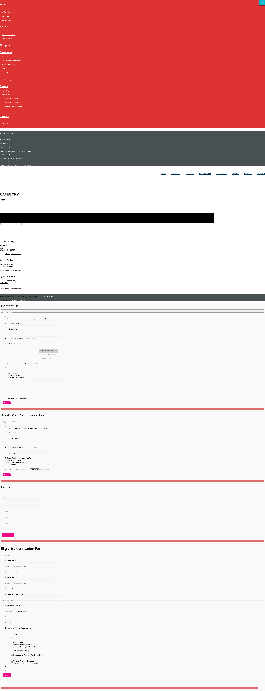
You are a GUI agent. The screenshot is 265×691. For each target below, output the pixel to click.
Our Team (5, 16)
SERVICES (5, 26)
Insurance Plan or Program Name (20, 628)
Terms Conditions (5, 139)
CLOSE (262, 2)
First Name (15, 323)
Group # (10, 622)
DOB (9, 566)
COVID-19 (5, 57)
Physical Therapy (8, 31)
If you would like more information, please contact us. (27, 319)
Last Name (15, 329)
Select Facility (12, 373)
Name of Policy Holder (16, 572)
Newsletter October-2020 (13, 106)
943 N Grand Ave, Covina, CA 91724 (12, 158)
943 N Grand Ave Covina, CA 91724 (7, 265)
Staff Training (6, 80)
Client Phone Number (15, 594)
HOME (3, 4)
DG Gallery (5, 91)
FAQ (3, 68)
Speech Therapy (7, 39)
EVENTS (4, 86)
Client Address (13, 589)
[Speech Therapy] (48, 358)
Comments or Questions (16, 399)
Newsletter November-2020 (13, 102)
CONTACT (5, 123)
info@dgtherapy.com (6, 133)
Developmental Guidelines (11, 61)
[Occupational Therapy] (48, 354)
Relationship (12, 577)
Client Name (12, 560)
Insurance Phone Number (17, 611)
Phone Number (17, 338)
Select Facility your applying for (19, 458)
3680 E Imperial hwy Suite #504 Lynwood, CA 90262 (8, 283)
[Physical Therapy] (48, 351)
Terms (53, 297)
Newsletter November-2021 (13, 98)
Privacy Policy (4, 143)
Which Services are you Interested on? (22, 364)
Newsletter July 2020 (11, 110)
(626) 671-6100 (6, 155)
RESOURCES (6, 52)
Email (13, 344)
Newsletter (6, 95)
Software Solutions (17, 300)
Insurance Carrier (14, 606)
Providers (5, 72)
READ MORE (5, 222)
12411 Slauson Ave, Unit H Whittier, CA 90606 (16, 151)
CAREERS (4, 116)
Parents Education (8, 64)
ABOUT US (5, 11)
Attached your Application (17, 469)
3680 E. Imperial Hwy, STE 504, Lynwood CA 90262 (17, 165)
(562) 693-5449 (6, 147)
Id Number (11, 617)
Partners (5, 76)
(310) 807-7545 (6, 162)
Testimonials (6, 20)
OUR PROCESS (7, 45)
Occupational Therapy (9, 35)
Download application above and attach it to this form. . (28, 428)
